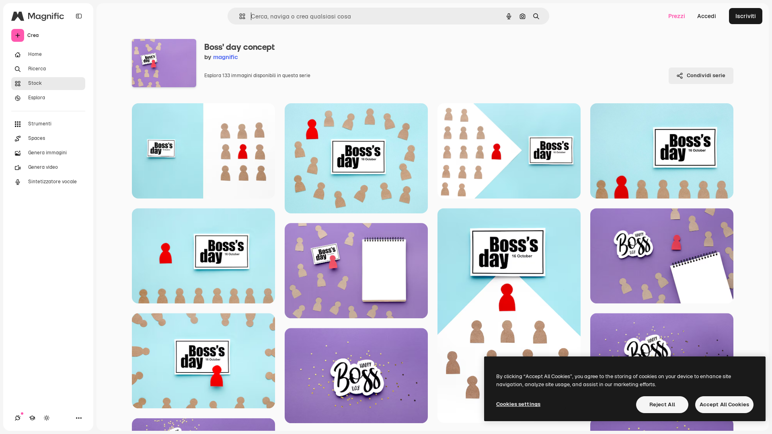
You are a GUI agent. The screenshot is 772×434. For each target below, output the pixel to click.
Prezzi (676, 16)
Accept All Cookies (724, 404)
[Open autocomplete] (239, 16)
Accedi (706, 16)
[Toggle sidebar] (78, 16)
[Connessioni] (17, 417)
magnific (225, 57)
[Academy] (32, 417)
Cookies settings (518, 404)
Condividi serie (706, 75)
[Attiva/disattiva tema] (46, 417)
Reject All (662, 404)
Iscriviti (745, 16)
